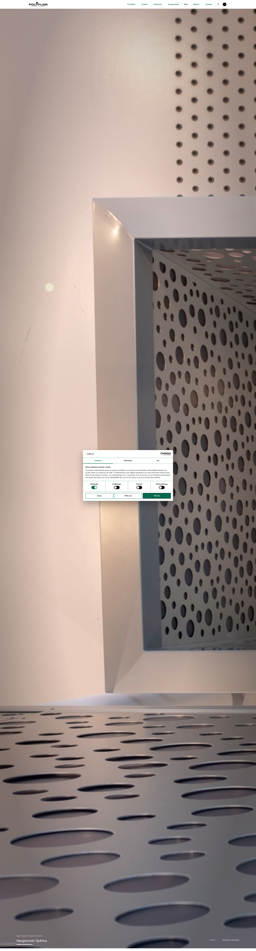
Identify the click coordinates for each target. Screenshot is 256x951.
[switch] (117, 487)
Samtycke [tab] (98, 460)
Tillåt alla (157, 496)
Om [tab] (158, 460)
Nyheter (196, 4)
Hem (18, 936)
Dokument (158, 4)
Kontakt (209, 4)
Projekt (145, 4)
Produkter (131, 4)
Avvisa (99, 496)
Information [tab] (128, 460)
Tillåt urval (128, 496)
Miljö (186, 4)
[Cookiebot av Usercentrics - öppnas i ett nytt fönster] (162, 453)
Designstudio (173, 4)
